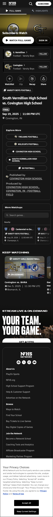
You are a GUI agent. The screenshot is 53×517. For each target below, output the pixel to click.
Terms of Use (18, 493)
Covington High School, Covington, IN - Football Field (23, 190)
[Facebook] (18, 362)
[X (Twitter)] (24, 362)
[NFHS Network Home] (12, 3)
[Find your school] (30, 3)
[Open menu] (4, 3)
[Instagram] (29, 362)
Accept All (26, 503)
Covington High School (26, 178)
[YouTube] (34, 362)
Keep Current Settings (26, 511)
